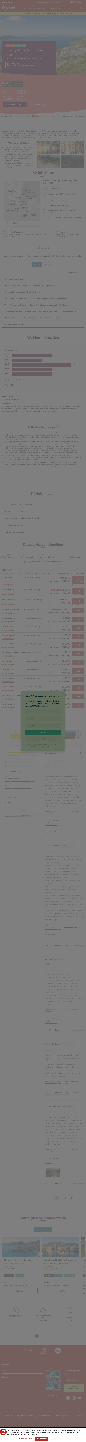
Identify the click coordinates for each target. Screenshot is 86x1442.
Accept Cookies (41, 1438)
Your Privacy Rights (25, 1438)
